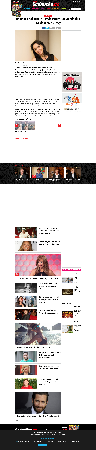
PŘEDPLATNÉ (41, 430)
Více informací (49, 436)
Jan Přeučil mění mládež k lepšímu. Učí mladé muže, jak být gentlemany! (49, 230)
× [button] (94, 431)
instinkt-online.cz (76, 316)
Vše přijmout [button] (42, 444)
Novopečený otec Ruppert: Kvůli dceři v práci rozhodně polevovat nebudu (50, 355)
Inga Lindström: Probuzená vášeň (77, 276)
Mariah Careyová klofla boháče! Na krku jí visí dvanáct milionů (49, 243)
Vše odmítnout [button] (52, 444)
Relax (48, 9)
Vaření (63, 9)
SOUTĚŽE (51, 430)
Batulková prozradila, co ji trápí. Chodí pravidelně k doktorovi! (50, 367)
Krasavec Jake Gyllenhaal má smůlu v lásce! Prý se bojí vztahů (38, 416)
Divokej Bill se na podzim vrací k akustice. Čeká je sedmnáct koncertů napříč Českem (77, 310)
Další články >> (18, 420)
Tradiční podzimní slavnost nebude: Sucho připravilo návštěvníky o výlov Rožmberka (77, 326)
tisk (59, 27)
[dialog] (48, 440)
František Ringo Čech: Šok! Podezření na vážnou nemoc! (49, 312)
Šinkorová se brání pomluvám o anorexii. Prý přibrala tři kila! (37, 279)
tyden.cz (76, 332)
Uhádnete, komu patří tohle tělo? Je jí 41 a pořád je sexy (36, 347)
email (53, 27)
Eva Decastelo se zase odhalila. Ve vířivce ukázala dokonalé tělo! (49, 286)
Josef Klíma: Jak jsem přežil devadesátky (77, 289)
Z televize (35, 9)
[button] (48, 438)
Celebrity (26, 9)
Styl (42, 9)
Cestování (56, 9)
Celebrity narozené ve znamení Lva (39, 179)
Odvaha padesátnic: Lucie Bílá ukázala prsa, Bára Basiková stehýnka (49, 299)
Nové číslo (16, 2)
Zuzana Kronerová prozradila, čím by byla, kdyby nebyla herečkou (49, 382)
